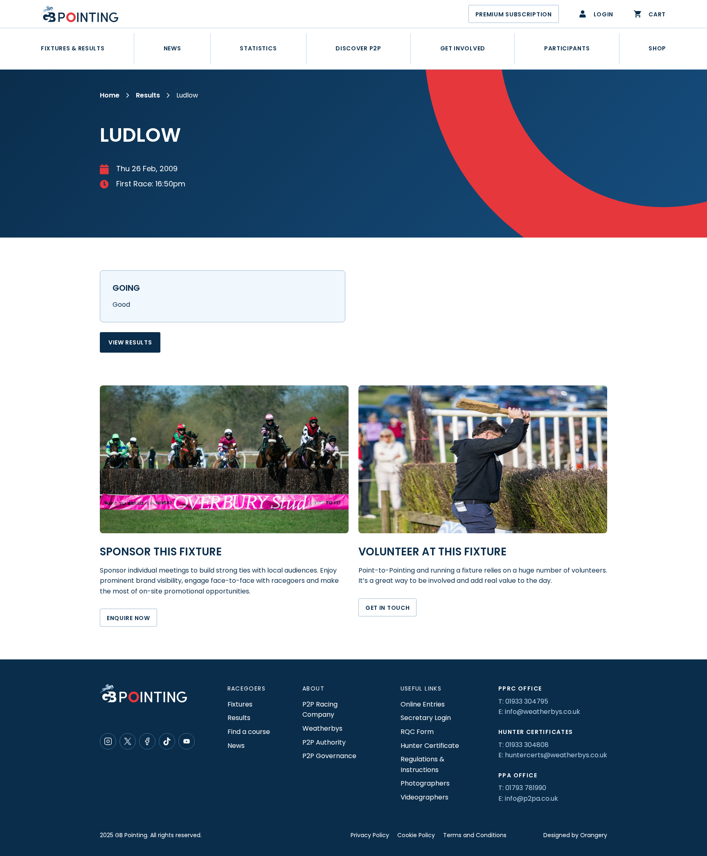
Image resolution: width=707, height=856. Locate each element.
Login (604, 14)
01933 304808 (527, 745)
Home (109, 95)
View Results (130, 342)
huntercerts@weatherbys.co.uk (556, 755)
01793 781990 (525, 788)
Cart (657, 14)
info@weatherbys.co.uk (542, 711)
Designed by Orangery (575, 835)
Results (148, 95)
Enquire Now (128, 618)
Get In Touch (387, 608)
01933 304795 (526, 701)
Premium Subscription (513, 14)
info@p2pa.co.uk (531, 798)
